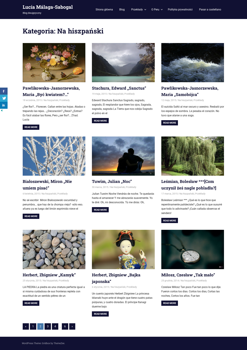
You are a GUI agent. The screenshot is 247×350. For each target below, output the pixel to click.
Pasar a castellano (210, 9)
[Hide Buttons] (1, 111)
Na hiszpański (51, 100)
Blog (122, 9)
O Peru (155, 9)
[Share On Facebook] (4, 91)
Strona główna (104, 9)
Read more (31, 127)
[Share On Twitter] (4, 98)
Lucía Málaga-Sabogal (48, 7)
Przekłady (137, 9)
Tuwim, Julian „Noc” (112, 181)
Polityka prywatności (180, 9)
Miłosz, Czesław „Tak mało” (188, 275)
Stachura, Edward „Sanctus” (119, 88)
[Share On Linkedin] (4, 105)
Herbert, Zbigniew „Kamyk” (49, 275)
